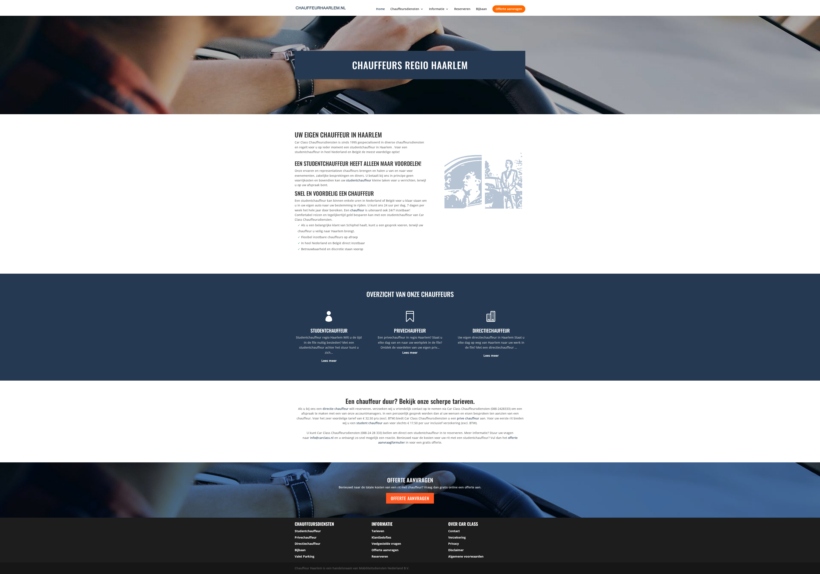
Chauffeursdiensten (404, 9)
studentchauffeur (358, 180)
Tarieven (378, 531)
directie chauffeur (335, 409)
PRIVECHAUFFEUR (410, 330)
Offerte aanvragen (509, 9)
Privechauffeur (305, 537)
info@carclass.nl (322, 438)
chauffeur (357, 210)
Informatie (436, 9)
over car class (463, 524)
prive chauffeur (468, 418)
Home (380, 9)
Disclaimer (456, 550)
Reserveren (462, 9)
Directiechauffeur (307, 544)
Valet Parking (304, 556)
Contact (454, 531)
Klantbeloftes (381, 537)
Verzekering (457, 537)
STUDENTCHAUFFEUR (328, 330)
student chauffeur (369, 423)
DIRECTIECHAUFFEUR (491, 330)
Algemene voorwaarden (465, 556)
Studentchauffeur (308, 531)
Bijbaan (481, 9)
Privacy (453, 544)
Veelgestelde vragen (386, 544)
